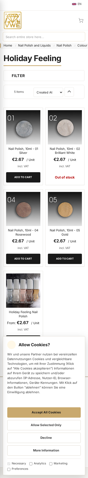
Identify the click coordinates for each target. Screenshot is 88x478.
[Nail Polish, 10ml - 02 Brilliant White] (65, 127)
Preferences (20, 468)
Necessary (19, 463)
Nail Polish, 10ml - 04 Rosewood (23, 232)
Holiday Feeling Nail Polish (23, 314)
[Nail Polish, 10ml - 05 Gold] (65, 209)
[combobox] (39, 36)
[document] (44, 405)
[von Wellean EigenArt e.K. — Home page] (10, 20)
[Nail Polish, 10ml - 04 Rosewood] (23, 209)
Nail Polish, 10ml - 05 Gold (65, 232)
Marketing (60, 463)
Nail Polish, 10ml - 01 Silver (23, 151)
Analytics (40, 463)
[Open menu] (5, 5)
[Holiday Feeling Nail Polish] (23, 290)
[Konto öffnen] (70, 20)
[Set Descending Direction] (69, 92)
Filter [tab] (18, 75)
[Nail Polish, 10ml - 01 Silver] (23, 127)
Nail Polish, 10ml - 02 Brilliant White (65, 151)
